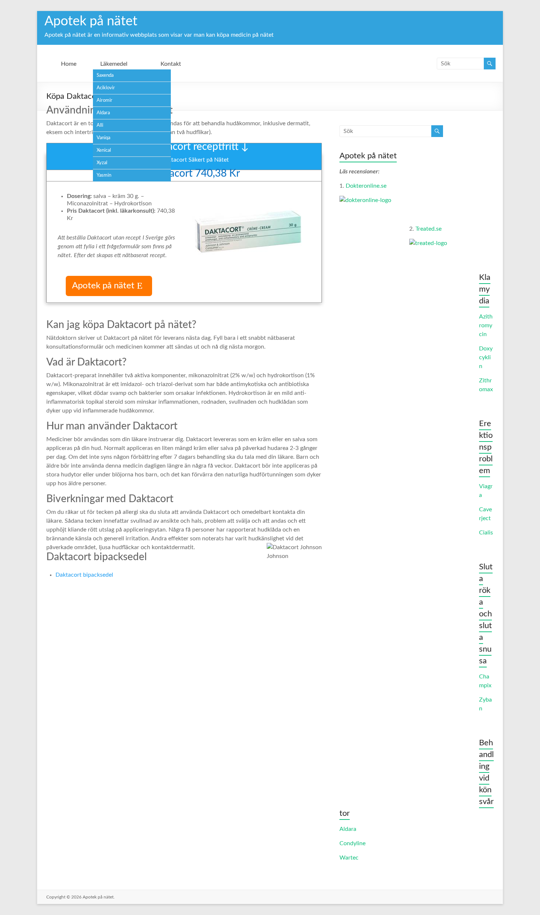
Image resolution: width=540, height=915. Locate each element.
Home (68, 64)
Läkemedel (113, 64)
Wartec (349, 858)
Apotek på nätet (90, 21)
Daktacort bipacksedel (84, 575)
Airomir (104, 100)
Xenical (104, 150)
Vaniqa (103, 138)
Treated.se (428, 229)
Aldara (103, 113)
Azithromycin (486, 325)
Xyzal (102, 163)
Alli (100, 125)
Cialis (486, 533)
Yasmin (104, 175)
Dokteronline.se (366, 186)
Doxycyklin (486, 357)
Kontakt (171, 64)
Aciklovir (106, 88)
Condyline (352, 843)
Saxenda (105, 75)
